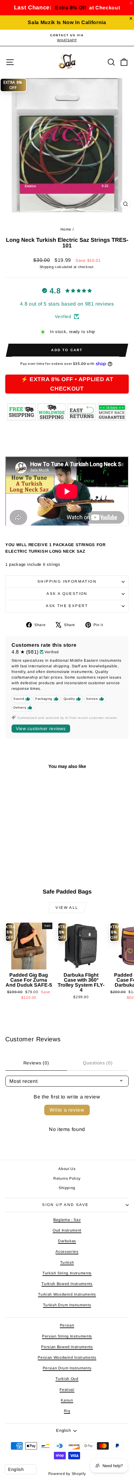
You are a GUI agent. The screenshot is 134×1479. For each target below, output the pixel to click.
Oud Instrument (67, 1230)
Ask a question (67, 593)
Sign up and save (65, 1205)
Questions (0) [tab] (97, 1062)
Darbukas (67, 1241)
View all (66, 907)
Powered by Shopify (67, 1474)
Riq (67, 1411)
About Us (66, 1169)
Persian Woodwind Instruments (67, 1357)
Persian (67, 1325)
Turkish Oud (66, 1379)
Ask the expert (67, 606)
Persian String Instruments (67, 1336)
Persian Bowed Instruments (67, 1347)
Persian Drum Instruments (67, 1368)
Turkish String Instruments (67, 1273)
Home (66, 229)
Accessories (66, 1251)
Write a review (67, 1110)
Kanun (67, 1400)
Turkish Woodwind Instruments (67, 1294)
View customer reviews (41, 728)
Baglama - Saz (67, 1220)
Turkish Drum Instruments (67, 1305)
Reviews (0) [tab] (36, 1062)
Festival (67, 1389)
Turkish (67, 1262)
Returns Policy (67, 1178)
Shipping (47, 267)
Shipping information (67, 581)
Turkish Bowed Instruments (66, 1284)
